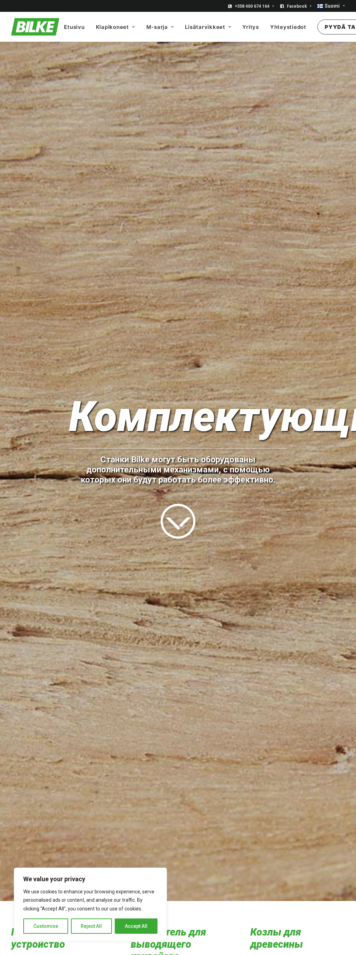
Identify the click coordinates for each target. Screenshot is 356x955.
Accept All (136, 926)
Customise (45, 926)
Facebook (297, 6)
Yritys (250, 27)
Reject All (91, 926)
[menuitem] (252, 6)
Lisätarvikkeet (205, 27)
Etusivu (74, 27)
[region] (90, 904)
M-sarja (157, 27)
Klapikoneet (112, 27)
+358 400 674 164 (252, 6)
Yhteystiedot (288, 27)
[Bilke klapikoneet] (35, 27)
